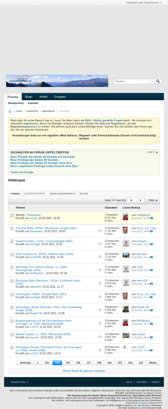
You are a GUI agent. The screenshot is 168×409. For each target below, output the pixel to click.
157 (88, 362)
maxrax (34, 337)
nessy (33, 218)
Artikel (43, 96)
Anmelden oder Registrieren (142, 2)
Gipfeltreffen (32, 111)
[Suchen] (158, 81)
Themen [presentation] (15, 193)
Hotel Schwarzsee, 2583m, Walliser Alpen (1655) (44, 254)
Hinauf (155, 382)
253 (130, 362)
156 (78, 362)
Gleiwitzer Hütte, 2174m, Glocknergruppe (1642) (44, 241)
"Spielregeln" (33, 215)
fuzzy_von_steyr (146, 228)
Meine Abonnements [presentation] (62, 193)
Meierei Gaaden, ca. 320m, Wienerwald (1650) (43, 334)
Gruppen (60, 96)
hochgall (35, 244)
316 (141, 362)
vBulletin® (143, 403)
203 (120, 362)
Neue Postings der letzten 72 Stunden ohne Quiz (41, 163)
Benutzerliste (16, 103)
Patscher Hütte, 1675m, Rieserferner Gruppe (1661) (46, 228)
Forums (13, 96)
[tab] (15, 193)
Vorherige (25, 362)
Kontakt (142, 382)
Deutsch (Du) (18, 382)
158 (99, 362)
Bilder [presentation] (84, 193)
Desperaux (36, 231)
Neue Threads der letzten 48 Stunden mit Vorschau (42, 156)
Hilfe (129, 382)
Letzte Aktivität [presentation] (34, 193)
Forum (19, 111)
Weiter (153, 362)
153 (57, 362)
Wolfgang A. (144, 215)
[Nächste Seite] (140, 200)
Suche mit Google (21, 172)
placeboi (141, 254)
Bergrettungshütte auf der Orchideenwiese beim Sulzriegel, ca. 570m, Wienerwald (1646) (44, 322)
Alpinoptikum (48, 111)
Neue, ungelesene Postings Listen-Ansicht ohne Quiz (44, 166)
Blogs (28, 96)
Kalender (33, 103)
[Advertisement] (52, 15)
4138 (139, 267)
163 (109, 362)
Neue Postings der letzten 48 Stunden (34, 159)
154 (68, 362)
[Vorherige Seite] (131, 200)
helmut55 (35, 286)
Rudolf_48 (36, 313)
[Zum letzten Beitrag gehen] (151, 218)
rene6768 (35, 257)
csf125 (34, 326)
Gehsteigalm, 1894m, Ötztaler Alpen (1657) (41, 294)
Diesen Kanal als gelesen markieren (84, 370)
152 (47, 362)
